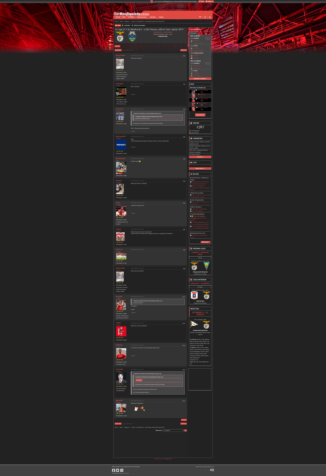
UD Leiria (195, 58)
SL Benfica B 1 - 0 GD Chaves (162, 32)
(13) (201, 258)
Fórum (161, 17)
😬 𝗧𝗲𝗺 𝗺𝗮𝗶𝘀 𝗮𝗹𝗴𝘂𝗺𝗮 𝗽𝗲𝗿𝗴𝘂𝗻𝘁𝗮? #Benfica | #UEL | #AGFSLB (198, 218)
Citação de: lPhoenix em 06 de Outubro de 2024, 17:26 (149, 116)
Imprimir (117, 46)
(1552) (201, 287)
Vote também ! (200, 115)
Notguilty (119, 296)
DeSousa (119, 180)
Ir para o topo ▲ (210, 466)
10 (132, 50)
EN (119, 17)
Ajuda (197, 466)
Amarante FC (196, 65)
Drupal (170, 458)
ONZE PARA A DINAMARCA (199, 209)
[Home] (131, 11)
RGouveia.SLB (120, 136)
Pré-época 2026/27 (195, 154)
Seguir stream (199, 168)
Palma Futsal (196, 75)
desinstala (119, 84)
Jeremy (118, 229)
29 (212, 469)
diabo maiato (120, 55)
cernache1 (119, 109)
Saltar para (158, 430)
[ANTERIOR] (121, 50)
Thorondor (119, 369)
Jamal (118, 202)
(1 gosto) (133, 94)
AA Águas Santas (198, 43)
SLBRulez (119, 345)
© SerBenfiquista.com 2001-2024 (120, 473)
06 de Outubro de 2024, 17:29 (137, 202)
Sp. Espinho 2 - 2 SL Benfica (200, 314)
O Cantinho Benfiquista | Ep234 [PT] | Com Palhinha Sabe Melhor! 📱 (199, 228)
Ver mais (199, 157)
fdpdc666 (119, 400)
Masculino (193, 33)
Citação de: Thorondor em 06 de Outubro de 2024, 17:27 (147, 113)
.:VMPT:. (118, 323)
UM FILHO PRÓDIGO (197, 211)
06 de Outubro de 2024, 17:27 (137, 55)
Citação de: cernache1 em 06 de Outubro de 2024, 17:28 (147, 373)
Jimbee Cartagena (198, 50)
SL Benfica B (196, 68)
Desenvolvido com (159, 458)
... (124, 50)
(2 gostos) (133, 312)
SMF (166, 458)
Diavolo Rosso (120, 158)
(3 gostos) (133, 147)
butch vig (119, 249)
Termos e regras (202, 466)
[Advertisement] (169, 13)
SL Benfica (196, 40)
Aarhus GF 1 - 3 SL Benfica (200, 283)
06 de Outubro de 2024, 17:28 (137, 83)
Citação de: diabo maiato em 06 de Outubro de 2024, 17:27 (148, 300)
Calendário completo (199, 78)
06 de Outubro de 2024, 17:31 (137, 400)
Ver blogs (205, 242)
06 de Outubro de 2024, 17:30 (137, 323)
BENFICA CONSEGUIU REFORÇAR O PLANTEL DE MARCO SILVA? (200, 188)
